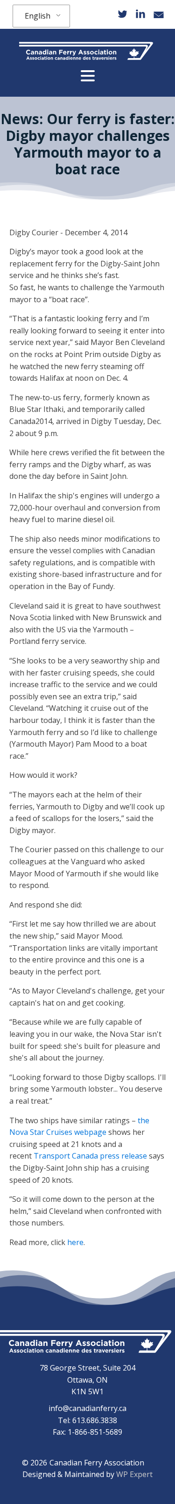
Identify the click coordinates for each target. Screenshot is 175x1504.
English (37, 16)
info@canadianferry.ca (87, 1408)
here (75, 1242)
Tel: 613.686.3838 (87, 1420)
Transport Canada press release (90, 1156)
